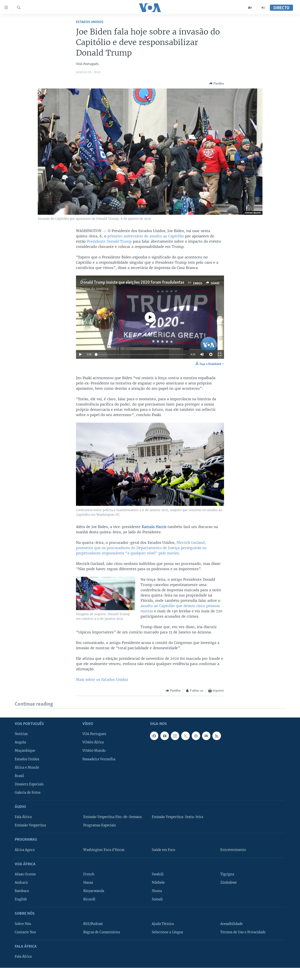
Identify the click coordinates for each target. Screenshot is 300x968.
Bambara (22, 891)
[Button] (216, 83)
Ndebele (158, 883)
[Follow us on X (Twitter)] (185, 736)
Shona (157, 891)
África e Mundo (27, 768)
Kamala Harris (154, 527)
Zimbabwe (228, 883)
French (88, 874)
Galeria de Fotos (27, 793)
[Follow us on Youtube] (164, 736)
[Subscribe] (206, 736)
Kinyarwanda (93, 891)
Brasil (19, 776)
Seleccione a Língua (167, 932)
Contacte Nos (25, 932)
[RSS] (216, 736)
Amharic (21, 883)
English (21, 899)
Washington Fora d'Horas (103, 850)
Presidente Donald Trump (109, 241)
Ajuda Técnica (163, 924)
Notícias (21, 734)
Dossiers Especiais (29, 784)
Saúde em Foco (163, 850)
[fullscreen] (219, 354)
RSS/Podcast (93, 924)
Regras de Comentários (101, 932)
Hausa (88, 883)
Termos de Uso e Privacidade (243, 932)
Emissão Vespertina (30, 825)
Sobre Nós (23, 924)
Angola (20, 742)
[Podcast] (196, 736)
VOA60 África (93, 742)
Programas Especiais (99, 825)
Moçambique (25, 751)
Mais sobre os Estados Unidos (102, 679)
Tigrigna (227, 874)
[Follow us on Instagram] (175, 736)
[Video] (250, 7)
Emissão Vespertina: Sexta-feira (177, 817)
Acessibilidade (231, 924)
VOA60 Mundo (94, 751)
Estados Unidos (89, 22)
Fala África (23, 817)
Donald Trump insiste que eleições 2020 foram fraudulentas (132, 282)
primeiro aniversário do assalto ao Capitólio (145, 236)
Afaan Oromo (25, 874)
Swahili (158, 874)
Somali (157, 899)
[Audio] (263, 7)
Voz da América (96, 289)
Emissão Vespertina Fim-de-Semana (112, 817)
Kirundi (89, 899)
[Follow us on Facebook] (154, 736)
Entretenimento (233, 850)
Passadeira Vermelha (98, 759)
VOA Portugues (94, 734)
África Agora (24, 850)
